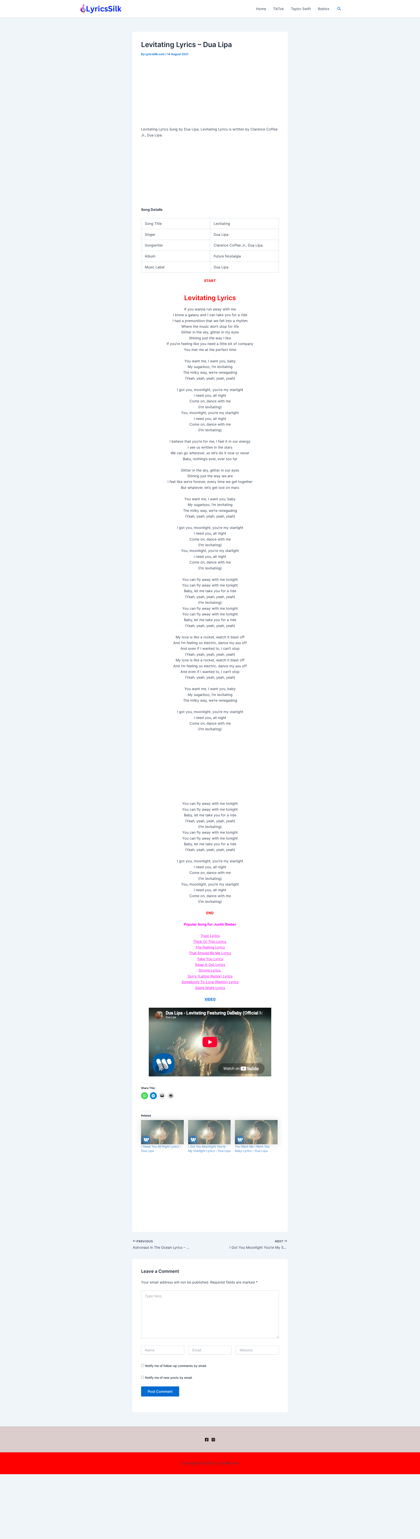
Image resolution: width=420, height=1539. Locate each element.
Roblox (323, 9)
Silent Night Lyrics (210, 988)
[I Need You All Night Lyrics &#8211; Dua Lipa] (162, 1132)
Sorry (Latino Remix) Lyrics (210, 976)
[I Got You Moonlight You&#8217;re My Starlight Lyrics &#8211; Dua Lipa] (209, 1132)
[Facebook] (207, 1440)
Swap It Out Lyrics (210, 964)
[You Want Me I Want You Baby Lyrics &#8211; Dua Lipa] (256, 1132)
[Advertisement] (210, 94)
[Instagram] (213, 1440)
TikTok (278, 9)
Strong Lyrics (210, 970)
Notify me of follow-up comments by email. (176, 1366)
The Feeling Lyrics (210, 947)
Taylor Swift (301, 9)
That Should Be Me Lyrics (210, 953)
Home (261, 9)
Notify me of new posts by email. (168, 1377)
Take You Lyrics (210, 959)
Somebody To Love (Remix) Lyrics (210, 982)
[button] (339, 9)
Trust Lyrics (210, 935)
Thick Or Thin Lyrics (210, 941)
